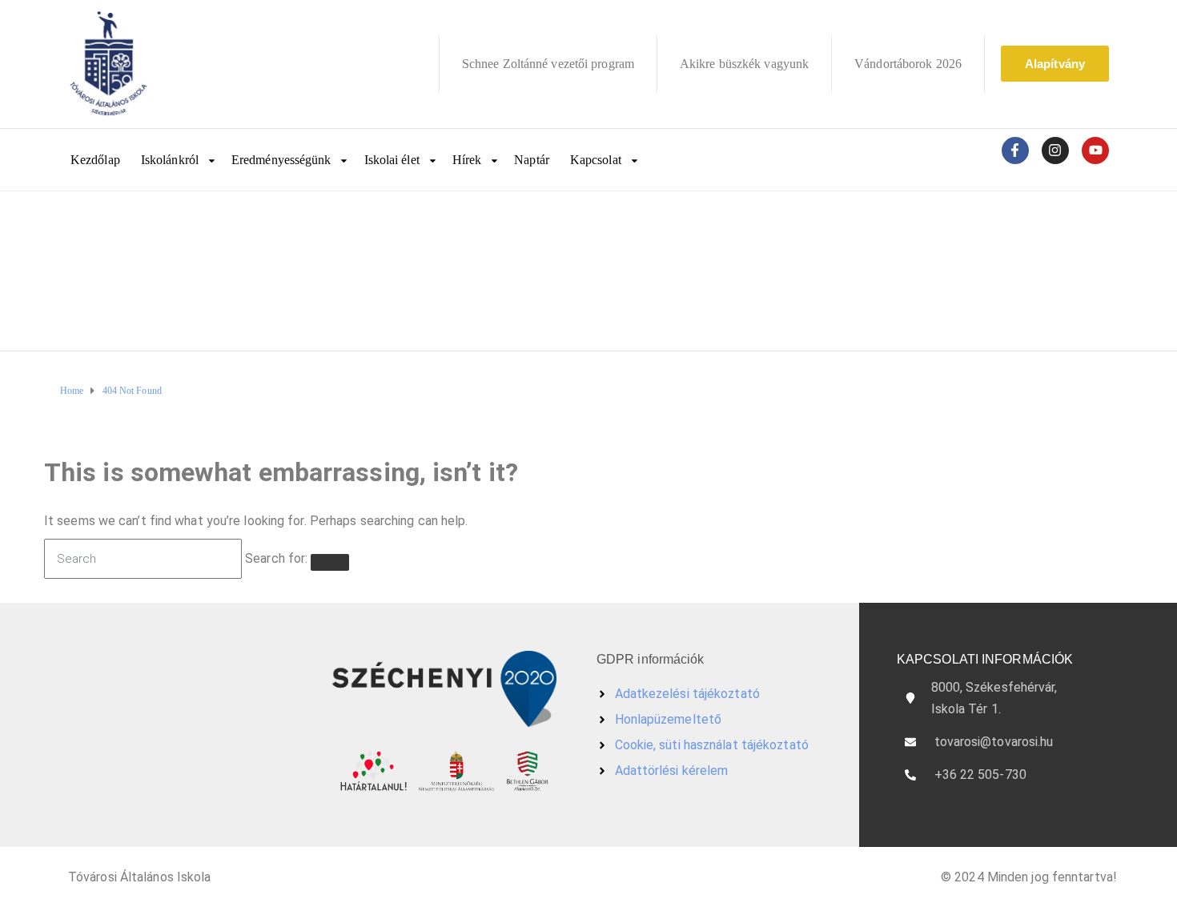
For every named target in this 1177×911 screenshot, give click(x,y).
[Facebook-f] (1015, 150)
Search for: (276, 558)
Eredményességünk (281, 160)
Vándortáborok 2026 (908, 63)
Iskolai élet (392, 160)
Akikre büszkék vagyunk (744, 63)
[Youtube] (1095, 150)
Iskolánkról (170, 160)
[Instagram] (1055, 150)
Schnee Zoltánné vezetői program (548, 63)
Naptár (531, 160)
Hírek (467, 160)
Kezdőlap (95, 160)
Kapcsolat (595, 160)
